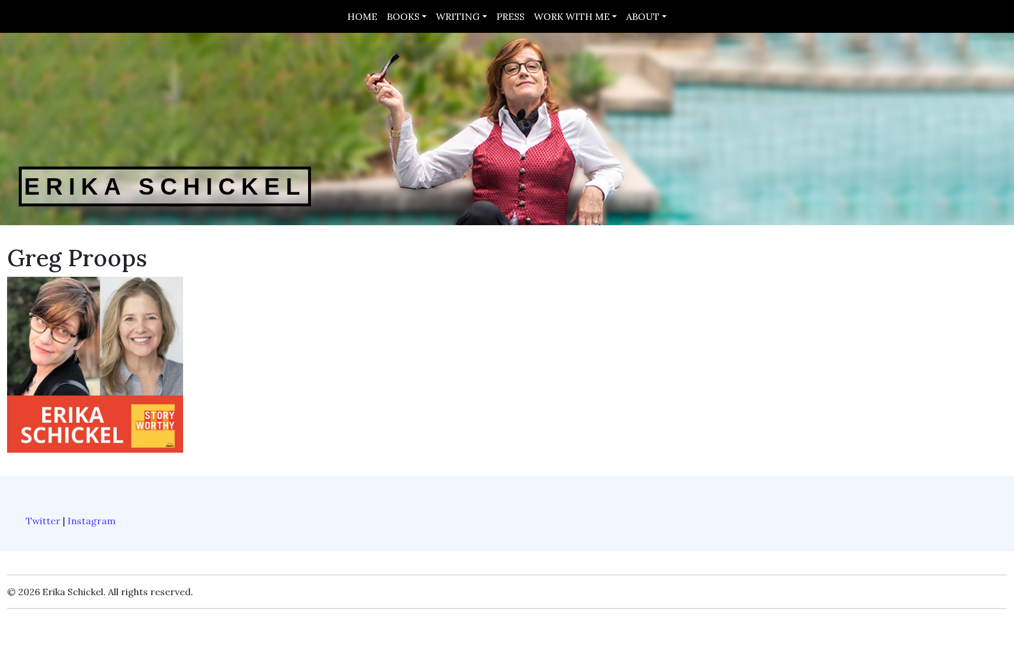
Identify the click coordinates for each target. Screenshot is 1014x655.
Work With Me (572, 16)
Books (403, 16)
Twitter (43, 521)
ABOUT (643, 16)
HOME (362, 16)
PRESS (510, 16)
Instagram (91, 521)
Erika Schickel (165, 186)
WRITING (457, 16)
